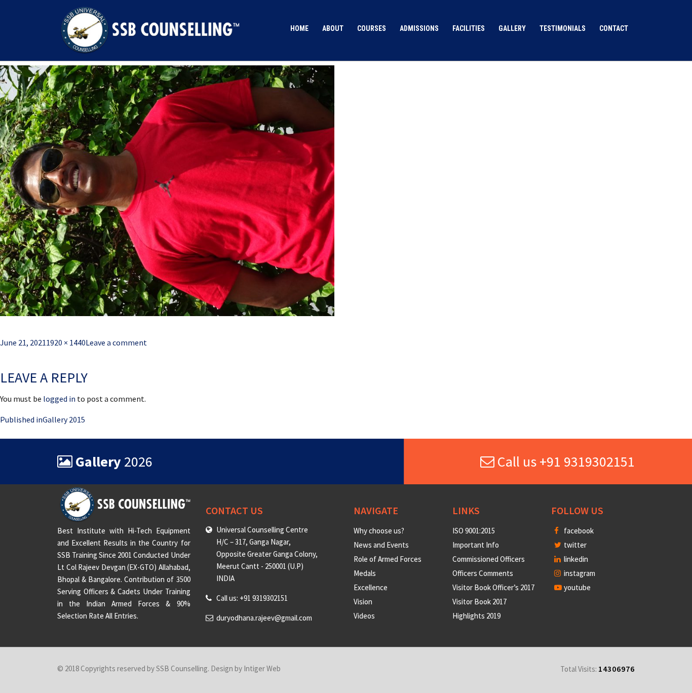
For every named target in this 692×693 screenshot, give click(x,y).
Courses (371, 28)
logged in (59, 399)
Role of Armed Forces (387, 559)
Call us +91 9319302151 (564, 461)
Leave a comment (116, 342)
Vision (363, 601)
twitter (574, 545)
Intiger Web (262, 668)
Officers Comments (482, 573)
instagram (578, 573)
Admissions (419, 28)
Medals (365, 573)
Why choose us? (379, 530)
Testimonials (563, 28)
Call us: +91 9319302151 (252, 598)
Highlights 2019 (476, 616)
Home (299, 28)
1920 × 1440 (66, 342)
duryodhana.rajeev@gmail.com (264, 618)
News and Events (381, 545)
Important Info (475, 545)
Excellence (371, 587)
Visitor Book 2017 (479, 601)
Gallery (512, 28)
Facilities (468, 28)
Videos (364, 616)
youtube (576, 587)
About (332, 28)
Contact (613, 28)
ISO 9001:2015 (473, 530)
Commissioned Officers (488, 559)
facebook (578, 530)
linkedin (575, 559)
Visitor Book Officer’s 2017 (493, 587)
